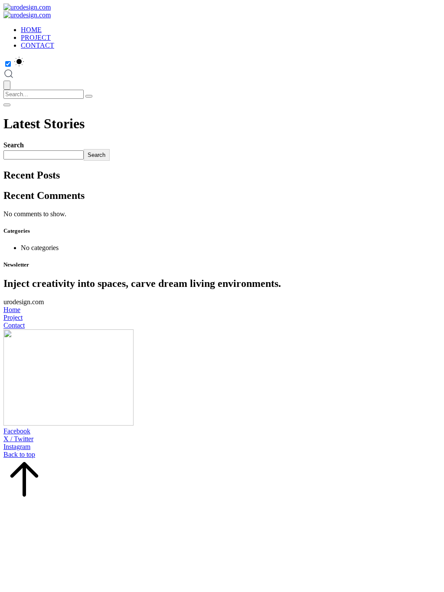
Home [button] (11, 309)
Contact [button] (14, 325)
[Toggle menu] (6, 105)
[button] (222, 431)
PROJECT (36, 37)
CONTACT (37, 45)
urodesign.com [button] (23, 302)
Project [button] (13, 317)
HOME (31, 29)
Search (13, 145)
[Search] (88, 96)
